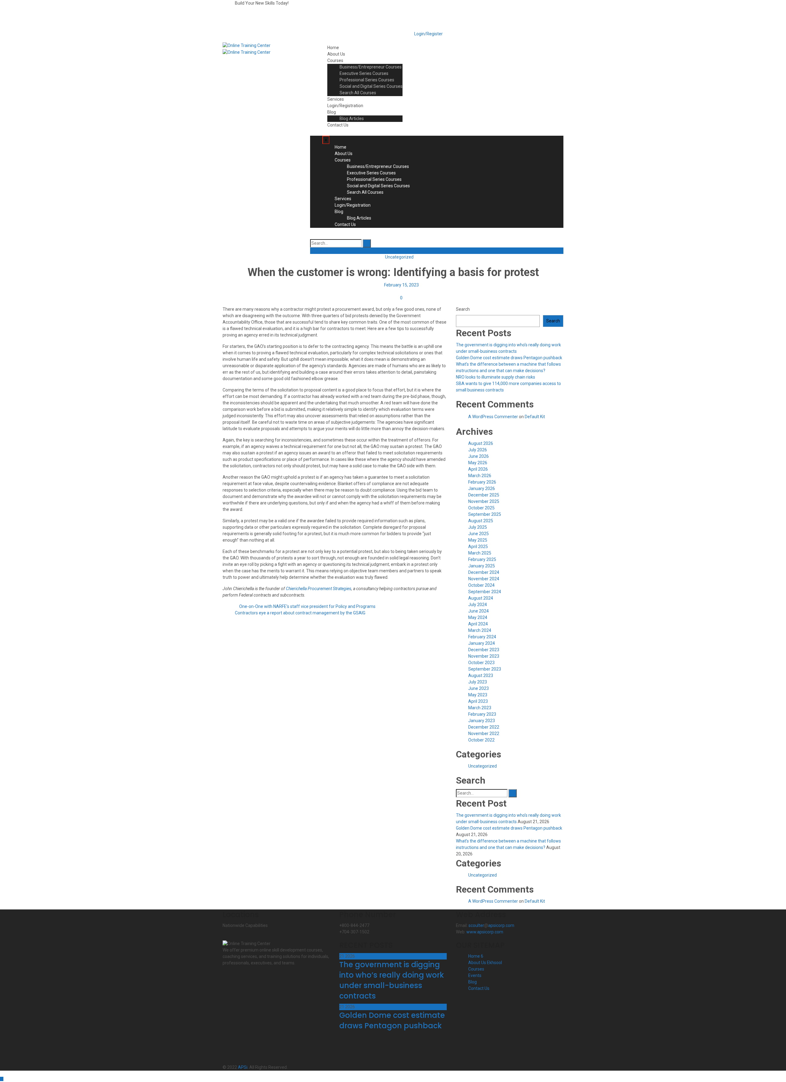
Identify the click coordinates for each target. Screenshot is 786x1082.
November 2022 (483, 733)
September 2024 (484, 591)
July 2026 (477, 449)
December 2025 (483, 494)
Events (474, 975)
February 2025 (482, 559)
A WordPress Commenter (493, 416)
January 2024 (481, 643)
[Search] (367, 243)
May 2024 (477, 617)
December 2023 (483, 649)
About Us (336, 54)
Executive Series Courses (364, 73)
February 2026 (482, 482)
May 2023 (477, 694)
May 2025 (477, 540)
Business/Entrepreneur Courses (371, 66)
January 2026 (481, 488)
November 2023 (483, 656)
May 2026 (477, 462)
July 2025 (477, 527)
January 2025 (481, 565)
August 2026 (480, 443)
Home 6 (475, 956)
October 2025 (481, 507)
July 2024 (477, 604)
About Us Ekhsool (485, 962)
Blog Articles (352, 118)
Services (335, 99)
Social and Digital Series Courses (371, 86)
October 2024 (481, 585)
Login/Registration (345, 105)
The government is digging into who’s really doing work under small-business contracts (391, 980)
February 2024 (482, 636)
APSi (242, 1067)
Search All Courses (358, 92)
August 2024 (480, 598)
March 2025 (479, 553)
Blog (331, 112)
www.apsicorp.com (484, 931)
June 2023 (478, 688)
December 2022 (483, 727)
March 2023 (479, 707)
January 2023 (481, 720)
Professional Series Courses (367, 79)
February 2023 (482, 714)
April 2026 (478, 469)
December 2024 (483, 572)
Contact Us (337, 125)
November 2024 (483, 578)
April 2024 (478, 623)
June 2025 (478, 533)
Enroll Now (320, 250)
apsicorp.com (501, 925)
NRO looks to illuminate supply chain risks (495, 377)
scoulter (476, 925)
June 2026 (478, 456)
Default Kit (535, 416)
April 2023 (478, 701)
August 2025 (480, 520)
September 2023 (484, 669)
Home (333, 47)
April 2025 (478, 546)
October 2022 (481, 740)
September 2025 (484, 514)
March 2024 (479, 630)
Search (463, 309)
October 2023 (481, 662)
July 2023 (477, 681)
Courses (335, 60)
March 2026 (479, 475)
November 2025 (483, 501)
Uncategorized (399, 257)
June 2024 (478, 611)
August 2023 (480, 675)
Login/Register (428, 33)
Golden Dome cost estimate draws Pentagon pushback (509, 357)
